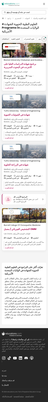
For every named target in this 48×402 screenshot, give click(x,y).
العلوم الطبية (15, 39)
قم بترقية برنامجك (8, 380)
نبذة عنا (4, 376)
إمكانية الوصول (29, 396)
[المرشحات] (44, 39)
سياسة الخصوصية (19, 396)
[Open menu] (44, 4)
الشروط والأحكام (7, 396)
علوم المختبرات (29, 39)
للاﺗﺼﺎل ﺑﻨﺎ (5, 385)
